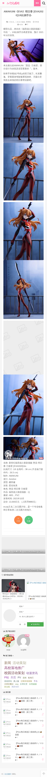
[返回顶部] (44, 773)
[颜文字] (20, 624)
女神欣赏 (23, 684)
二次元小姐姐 (20, 22)
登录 (37, 3)
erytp (21, 24)
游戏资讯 (8, 681)
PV (19, 677)
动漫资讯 (32, 673)
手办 (35, 681)
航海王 (31, 678)
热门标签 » (9, 656)
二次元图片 (7, 774)
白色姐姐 (33, 684)
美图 (13, 677)
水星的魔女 (9, 684)
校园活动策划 (14, 673)
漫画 (24, 678)
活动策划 (19, 663)
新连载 (7, 687)
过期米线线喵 (26, 681)
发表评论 (36, 624)
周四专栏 (15, 687)
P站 (6, 677)
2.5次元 (11, 22)
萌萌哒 (28, 22)
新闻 (7, 663)
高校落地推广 (14, 668)
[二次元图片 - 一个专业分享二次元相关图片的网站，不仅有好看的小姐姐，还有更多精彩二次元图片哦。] (13, 3)
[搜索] (44, 3)
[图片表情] (24, 624)
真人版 (16, 681)
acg (16, 684)
